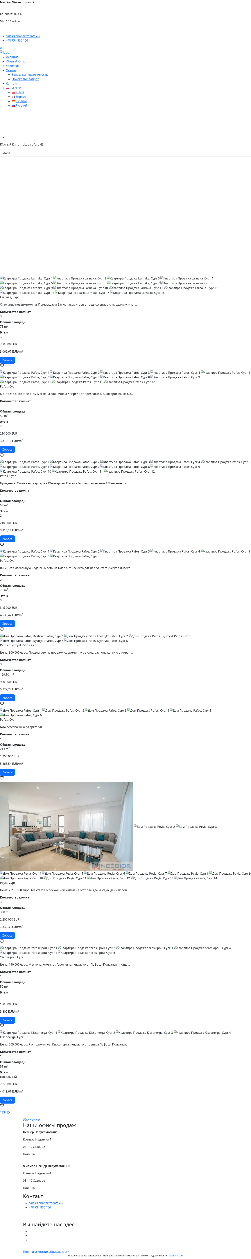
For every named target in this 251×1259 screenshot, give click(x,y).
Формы (11, 70)
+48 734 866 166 (40, 1207)
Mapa (6, 153)
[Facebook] (30, 1231)
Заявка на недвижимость (30, 75)
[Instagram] (30, 1235)
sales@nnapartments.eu (46, 1203)
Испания (12, 57)
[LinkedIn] (30, 1240)
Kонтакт (11, 83)
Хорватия (12, 66)
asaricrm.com (176, 1255)
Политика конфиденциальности (46, 1252)
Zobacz (7, 360)
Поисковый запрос (25, 79)
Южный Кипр (15, 61)
